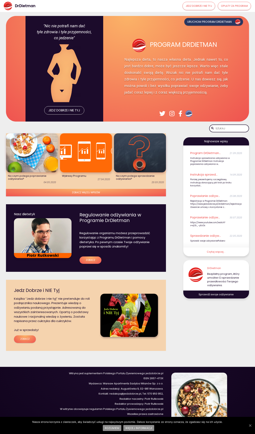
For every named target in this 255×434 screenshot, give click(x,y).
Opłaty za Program (234, 6)
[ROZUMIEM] (250, 425)
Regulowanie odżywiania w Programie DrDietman (110, 218)
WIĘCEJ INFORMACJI (138, 428)
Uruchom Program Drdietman (209, 22)
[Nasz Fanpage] (180, 114)
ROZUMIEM (112, 428)
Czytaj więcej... (216, 251)
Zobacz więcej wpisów (86, 192)
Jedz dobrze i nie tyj (199, 6)
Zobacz (90, 260)
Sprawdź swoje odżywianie (216, 294)
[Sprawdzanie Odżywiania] (189, 113)
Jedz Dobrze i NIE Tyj (37, 290)
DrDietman (214, 268)
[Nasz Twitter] (162, 114)
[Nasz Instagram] (172, 114)
